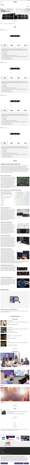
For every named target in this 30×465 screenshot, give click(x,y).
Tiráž (1, 461)
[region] (15, 460)
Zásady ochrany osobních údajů (6, 461)
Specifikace (14, 424)
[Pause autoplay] (18, 21)
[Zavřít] (29, 456)
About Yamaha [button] (2, 451)
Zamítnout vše (26, 463)
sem (11, 460)
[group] (4, 45)
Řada (1, 23)
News (1, 449)
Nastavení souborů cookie (4, 463)
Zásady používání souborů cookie (15, 461)
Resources (14, 426)
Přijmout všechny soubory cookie (19, 463)
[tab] (13, 21)
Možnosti (5, 23)
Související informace (12, 23)
